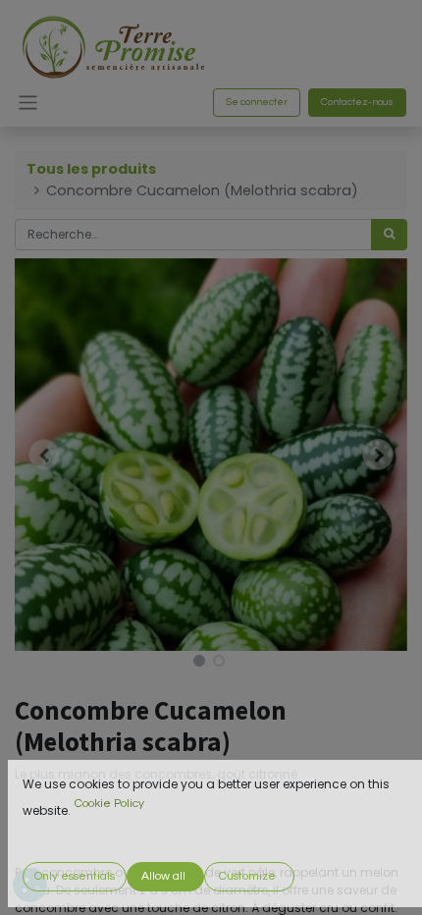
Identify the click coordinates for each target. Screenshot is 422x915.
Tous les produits (91, 169)
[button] (44, 454)
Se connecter (257, 102)
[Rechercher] (389, 234)
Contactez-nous (357, 102)
